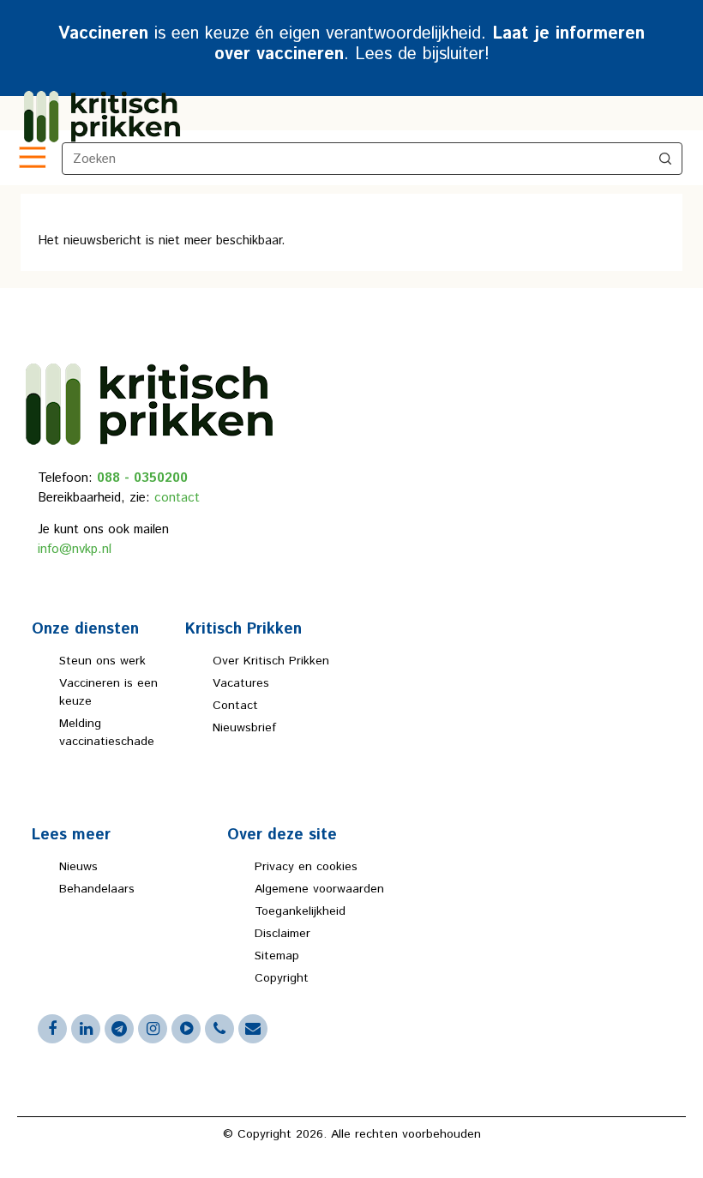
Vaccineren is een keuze (108, 692)
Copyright (282, 978)
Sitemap (277, 956)
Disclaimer (282, 933)
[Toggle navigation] (31, 158)
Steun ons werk (102, 661)
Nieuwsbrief (244, 727)
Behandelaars (97, 889)
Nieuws (78, 866)
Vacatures (241, 683)
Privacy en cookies (306, 866)
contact (177, 498)
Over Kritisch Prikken (271, 661)
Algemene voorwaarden (319, 889)
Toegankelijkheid (300, 911)
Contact (235, 705)
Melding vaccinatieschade (106, 732)
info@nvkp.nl (74, 549)
